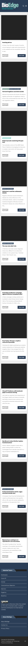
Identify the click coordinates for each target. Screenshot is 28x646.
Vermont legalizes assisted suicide (13, 91)
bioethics (3, 596)
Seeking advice (7, 42)
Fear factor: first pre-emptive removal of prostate (11, 341)
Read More (21, 55)
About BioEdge (5, 621)
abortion (3, 589)
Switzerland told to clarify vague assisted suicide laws (12, 492)
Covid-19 (3, 578)
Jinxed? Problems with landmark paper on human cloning (12, 391)
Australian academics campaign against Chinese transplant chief (12, 293)
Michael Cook (5, 54)
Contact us (4, 625)
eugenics (3, 592)
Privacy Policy (5, 628)
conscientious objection (8, 585)
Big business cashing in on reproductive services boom (11, 540)
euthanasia (4, 575)
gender (3, 582)
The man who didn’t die (9, 246)
